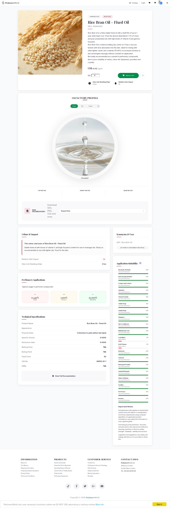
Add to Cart (130, 75)
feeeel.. (91, 106)
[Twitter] (85, 486)
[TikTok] (68, 486)
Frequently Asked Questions (30, 471)
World (12, 3)
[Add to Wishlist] (143, 75)
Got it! (159, 504)
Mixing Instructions (93, 473)
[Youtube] (102, 486)
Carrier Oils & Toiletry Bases (63, 471)
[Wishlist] (149, 3)
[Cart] (155, 3)
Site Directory (92, 468)
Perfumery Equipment (61, 476)
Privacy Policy (25, 473)
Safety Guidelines (93, 471)
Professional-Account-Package (97, 465)
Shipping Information (27, 468)
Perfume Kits (58, 473)
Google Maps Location (128, 468)
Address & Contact (127, 466)
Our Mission (24, 465)
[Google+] (93, 486)
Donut (74, 106)
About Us (24, 463)
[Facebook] (77, 486)
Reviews (90, 476)
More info (100, 504)
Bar (82, 106)
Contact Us (91, 463)
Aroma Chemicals (59, 463)
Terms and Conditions (28, 476)
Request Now (65, 211)
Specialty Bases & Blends (62, 468)
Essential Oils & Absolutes (62, 465)
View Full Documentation (65, 376)
